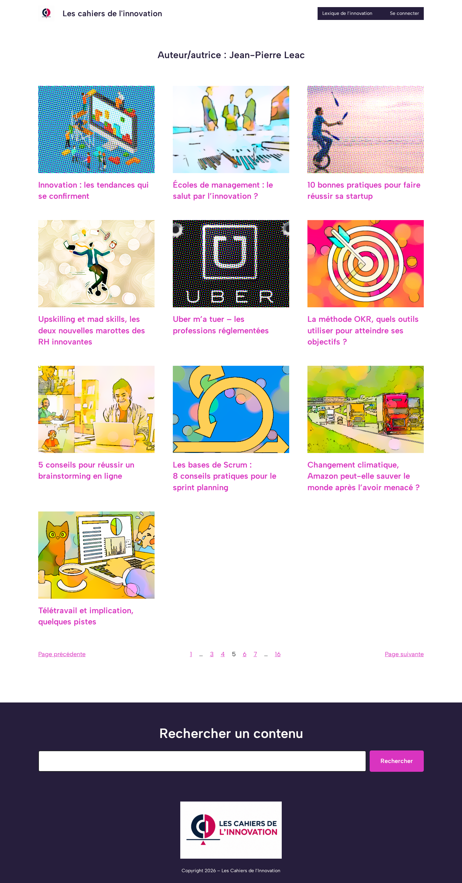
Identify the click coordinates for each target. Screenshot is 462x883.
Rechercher (396, 761)
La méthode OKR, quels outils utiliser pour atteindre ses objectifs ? (363, 330)
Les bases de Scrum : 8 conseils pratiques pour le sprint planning (224, 476)
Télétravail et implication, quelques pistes (86, 616)
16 (278, 654)
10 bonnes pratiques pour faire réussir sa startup (363, 190)
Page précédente (62, 654)
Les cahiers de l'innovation (112, 13)
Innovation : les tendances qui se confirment (93, 190)
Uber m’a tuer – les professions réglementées (221, 324)
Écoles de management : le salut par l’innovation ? (223, 190)
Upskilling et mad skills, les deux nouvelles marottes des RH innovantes (91, 330)
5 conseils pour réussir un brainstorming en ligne (86, 470)
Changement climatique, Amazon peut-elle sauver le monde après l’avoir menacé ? (363, 476)
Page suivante (404, 654)
